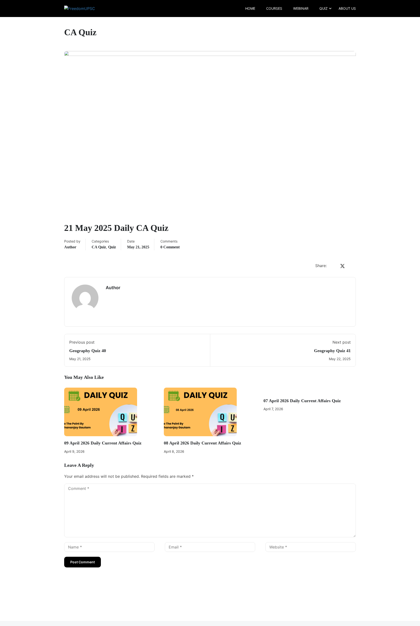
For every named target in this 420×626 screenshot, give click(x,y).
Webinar (300, 8)
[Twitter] (342, 266)
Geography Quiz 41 (332, 350)
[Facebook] (332, 266)
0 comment (170, 247)
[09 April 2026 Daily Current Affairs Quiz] (100, 411)
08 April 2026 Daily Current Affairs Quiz (202, 443)
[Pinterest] (352, 266)
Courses (274, 8)
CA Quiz (99, 247)
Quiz (323, 8)
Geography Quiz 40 (87, 350)
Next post (341, 342)
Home (250, 8)
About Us (347, 8)
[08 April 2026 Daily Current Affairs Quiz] (200, 411)
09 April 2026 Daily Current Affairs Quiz (102, 443)
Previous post (82, 342)
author (70, 247)
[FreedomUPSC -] (82, 8)
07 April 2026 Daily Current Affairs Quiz (302, 400)
